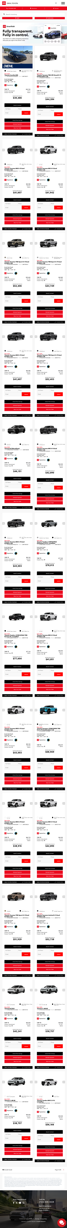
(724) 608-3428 (12, 8)
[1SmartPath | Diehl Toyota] (33, 33)
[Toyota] (4, 3)
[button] (31, 56)
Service (57, 8)
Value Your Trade (17, 128)
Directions (34, 8)
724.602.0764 (27, 134)
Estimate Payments (17, 124)
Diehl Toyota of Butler (10, 134)
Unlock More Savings (17, 120)
